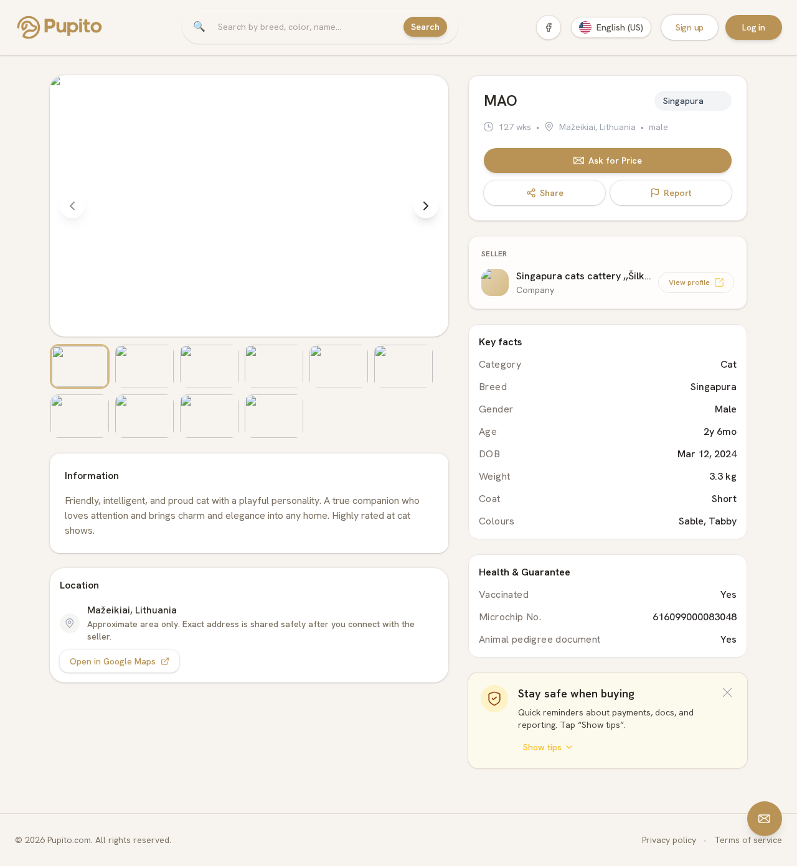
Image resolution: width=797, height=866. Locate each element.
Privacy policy (669, 839)
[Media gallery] (249, 257)
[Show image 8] (144, 416)
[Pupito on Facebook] (548, 27)
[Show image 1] (80, 366)
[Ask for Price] (764, 818)
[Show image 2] (144, 366)
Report (678, 192)
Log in (753, 27)
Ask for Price (615, 160)
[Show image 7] (80, 416)
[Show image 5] (339, 366)
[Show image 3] (209, 366)
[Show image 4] (274, 366)
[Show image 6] (403, 366)
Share (552, 192)
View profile (689, 282)
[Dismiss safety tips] (727, 692)
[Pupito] (59, 27)
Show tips (542, 747)
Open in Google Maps (113, 661)
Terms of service (748, 839)
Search (425, 26)
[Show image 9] (209, 416)
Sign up (690, 27)
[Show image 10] (274, 416)
